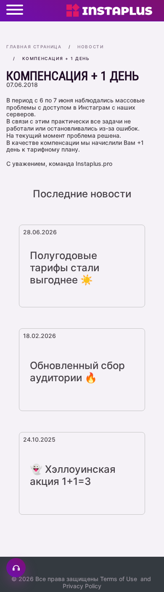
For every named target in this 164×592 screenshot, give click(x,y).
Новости (90, 46)
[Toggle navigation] (14, 10)
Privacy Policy (82, 585)
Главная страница (34, 46)
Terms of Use (118, 578)
